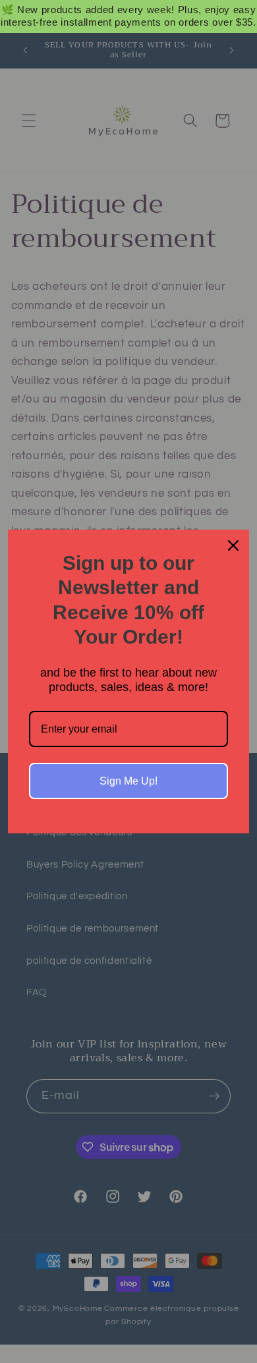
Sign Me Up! (128, 781)
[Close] (233, 545)
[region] (128, 16)
